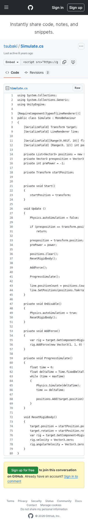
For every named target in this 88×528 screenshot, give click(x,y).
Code (15, 72)
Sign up (75, 7)
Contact (32, 505)
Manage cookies (50, 505)
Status (49, 501)
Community (64, 501)
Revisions (39, 72)
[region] (44, 274)
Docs (78, 501)
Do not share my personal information (44, 509)
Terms (10, 501)
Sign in (58, 7)
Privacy (23, 501)
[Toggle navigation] (6, 7)
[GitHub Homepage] (30, 516)
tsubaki (10, 46)
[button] (64, 62)
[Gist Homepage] (30, 7)
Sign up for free (22, 470)
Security (36, 501)
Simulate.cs (32, 46)
